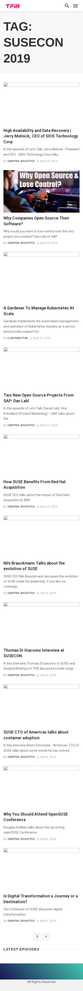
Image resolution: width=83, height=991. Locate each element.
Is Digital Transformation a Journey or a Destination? (40, 899)
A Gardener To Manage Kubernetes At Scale (38, 311)
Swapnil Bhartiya (21, 161)
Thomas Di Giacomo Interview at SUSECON (33, 653)
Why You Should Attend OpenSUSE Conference (35, 817)
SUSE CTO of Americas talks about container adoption (35, 735)
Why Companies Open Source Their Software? (36, 221)
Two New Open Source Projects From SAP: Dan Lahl (38, 398)
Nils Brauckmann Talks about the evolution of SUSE (34, 566)
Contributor (17, 338)
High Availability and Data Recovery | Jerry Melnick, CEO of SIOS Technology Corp (40, 136)
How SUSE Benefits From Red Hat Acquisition (34, 485)
